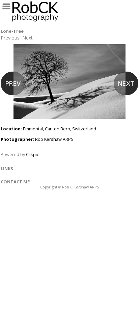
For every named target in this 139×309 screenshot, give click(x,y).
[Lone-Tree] (69, 85)
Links (7, 168)
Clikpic (32, 154)
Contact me (15, 182)
